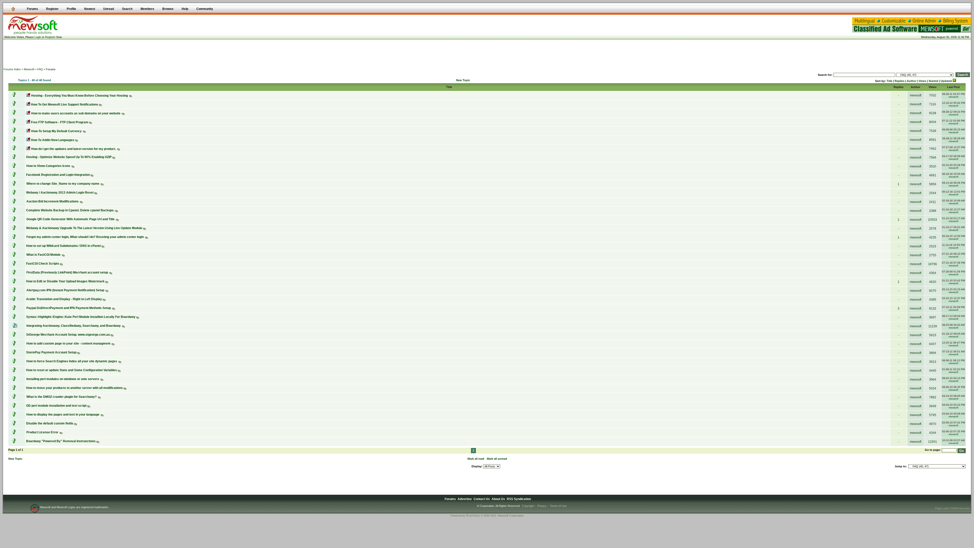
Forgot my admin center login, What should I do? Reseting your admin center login (85, 237)
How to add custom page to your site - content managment (68, 343)
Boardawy (473, 515)
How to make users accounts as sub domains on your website (75, 113)
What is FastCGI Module (43, 254)
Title (889, 80)
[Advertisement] (487, 53)
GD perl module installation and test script (56, 405)
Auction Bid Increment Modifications (52, 201)
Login (37, 37)
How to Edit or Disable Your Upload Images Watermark (65, 281)
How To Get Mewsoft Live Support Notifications (64, 104)
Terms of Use (558, 505)
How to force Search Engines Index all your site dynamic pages (71, 361)
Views (922, 80)
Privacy (542, 505)
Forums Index (12, 69)
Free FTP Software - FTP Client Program (59, 122)
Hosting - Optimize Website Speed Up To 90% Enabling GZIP (69, 157)
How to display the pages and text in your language (62, 414)
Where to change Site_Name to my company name (62, 183)
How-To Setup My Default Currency (56, 131)
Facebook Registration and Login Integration (58, 175)
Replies (900, 80)
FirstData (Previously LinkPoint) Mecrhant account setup (67, 272)
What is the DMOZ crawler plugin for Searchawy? (61, 397)
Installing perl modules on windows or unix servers (62, 379)
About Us (498, 499)
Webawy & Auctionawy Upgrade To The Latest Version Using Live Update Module (84, 228)
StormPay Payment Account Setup (51, 352)
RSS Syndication (519, 499)
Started (933, 80)
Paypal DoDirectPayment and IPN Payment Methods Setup (68, 308)
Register (50, 37)
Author (911, 80)
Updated (947, 80)
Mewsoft (29, 69)
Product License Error (42, 432)
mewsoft (915, 95)
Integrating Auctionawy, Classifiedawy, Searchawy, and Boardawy (73, 326)
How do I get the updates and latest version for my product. (73, 149)
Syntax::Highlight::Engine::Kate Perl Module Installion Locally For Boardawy (80, 317)
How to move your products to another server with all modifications (74, 388)
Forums (450, 499)
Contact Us (482, 499)
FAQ (40, 69)
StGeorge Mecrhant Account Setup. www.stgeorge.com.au (68, 334)
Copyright (528, 505)
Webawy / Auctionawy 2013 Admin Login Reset (60, 192)
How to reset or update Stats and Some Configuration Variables (71, 370)
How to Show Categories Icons (48, 166)
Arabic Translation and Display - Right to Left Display (64, 299)
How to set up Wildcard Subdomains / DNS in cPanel (63, 246)
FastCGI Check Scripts (42, 263)
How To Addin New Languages (52, 140)
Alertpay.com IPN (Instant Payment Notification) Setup (65, 290)
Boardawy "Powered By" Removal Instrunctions (61, 441)
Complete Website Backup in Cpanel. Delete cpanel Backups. (70, 210)
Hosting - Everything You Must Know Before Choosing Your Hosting (79, 95)
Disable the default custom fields (49, 423)
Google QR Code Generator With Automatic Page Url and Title (70, 219)
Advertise (465, 499)
